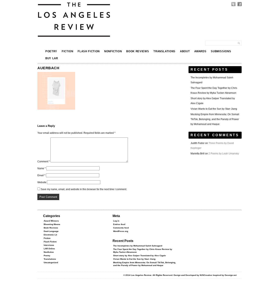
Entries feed (119, 224)
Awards (200, 51)
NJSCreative (206, 275)
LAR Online (49, 248)
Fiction (67, 51)
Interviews (49, 245)
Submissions (221, 51)
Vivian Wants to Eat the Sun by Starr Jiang (214, 108)
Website (41, 182)
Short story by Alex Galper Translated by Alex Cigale (139, 255)
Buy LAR (51, 58)
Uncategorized (51, 262)
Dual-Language (51, 231)
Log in (116, 221)
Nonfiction (113, 51)
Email (41, 175)
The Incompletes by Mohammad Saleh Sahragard (137, 246)
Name (41, 168)
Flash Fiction (88, 51)
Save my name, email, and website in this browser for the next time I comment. (84, 189)
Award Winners (51, 221)
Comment (43, 161)
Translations (164, 51)
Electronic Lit (50, 235)
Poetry (51, 51)
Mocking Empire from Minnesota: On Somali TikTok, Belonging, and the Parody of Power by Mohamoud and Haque (215, 119)
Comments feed (121, 228)
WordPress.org (120, 231)
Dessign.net (231, 275)
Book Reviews (137, 51)
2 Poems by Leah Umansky (224, 153)
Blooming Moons (52, 224)
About (185, 51)
